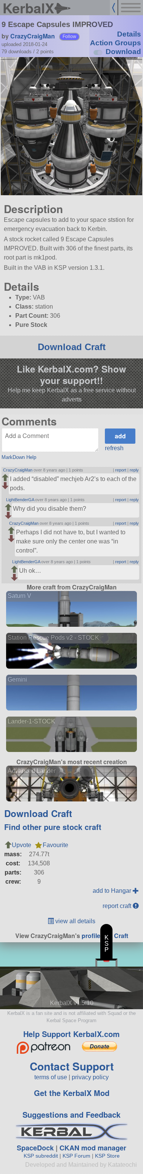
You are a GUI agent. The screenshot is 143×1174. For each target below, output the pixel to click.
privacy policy (90, 1077)
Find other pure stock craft (52, 826)
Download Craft (72, 347)
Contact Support (72, 1066)
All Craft (116, 935)
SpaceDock (35, 1148)
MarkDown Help (19, 457)
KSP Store (107, 1156)
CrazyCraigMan (32, 36)
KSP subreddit (41, 1156)
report (120, 470)
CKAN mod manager (92, 1148)
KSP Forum (76, 1156)
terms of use (50, 1077)
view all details (74, 921)
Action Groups (115, 43)
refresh (114, 448)
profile (91, 935)
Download (123, 52)
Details (129, 34)
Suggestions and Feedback (71, 1114)
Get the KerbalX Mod (71, 1092)
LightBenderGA (20, 499)
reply (134, 470)
